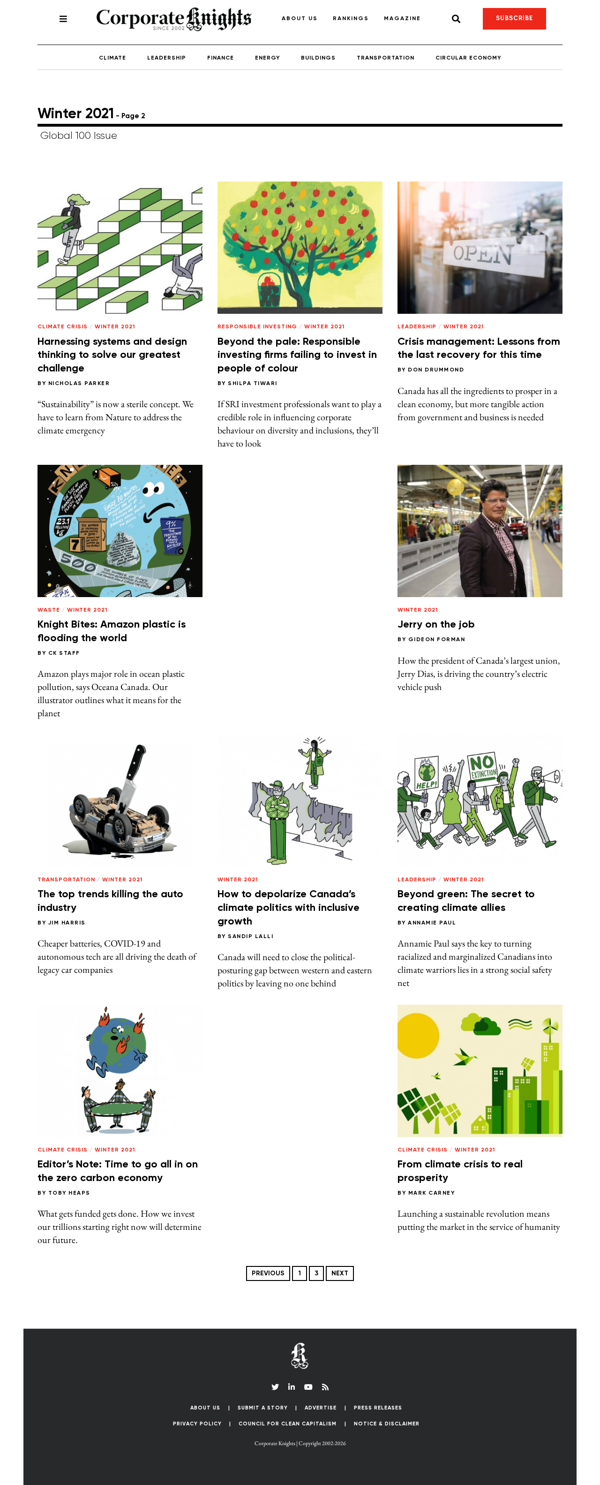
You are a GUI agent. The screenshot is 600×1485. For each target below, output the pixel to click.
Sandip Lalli (250, 936)
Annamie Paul (432, 923)
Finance (220, 58)
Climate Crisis (63, 327)
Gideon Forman (436, 640)
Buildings (318, 58)
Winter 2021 (115, 327)
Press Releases (378, 1407)
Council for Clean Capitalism (288, 1423)
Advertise (321, 1407)
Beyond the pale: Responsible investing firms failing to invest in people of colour (297, 355)
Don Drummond (436, 370)
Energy (267, 58)
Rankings (351, 19)
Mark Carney (431, 1193)
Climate (112, 58)
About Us (300, 19)
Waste (49, 610)
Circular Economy (468, 58)
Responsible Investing (257, 327)
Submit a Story (263, 1407)
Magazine (402, 19)
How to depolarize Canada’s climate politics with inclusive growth (289, 907)
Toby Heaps (69, 1193)
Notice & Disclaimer (387, 1423)
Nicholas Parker (79, 383)
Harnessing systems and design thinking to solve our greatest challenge (112, 355)
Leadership (166, 58)
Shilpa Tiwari (253, 383)
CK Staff (64, 653)
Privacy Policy (197, 1423)
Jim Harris (67, 923)
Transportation (385, 58)
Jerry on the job (436, 625)
